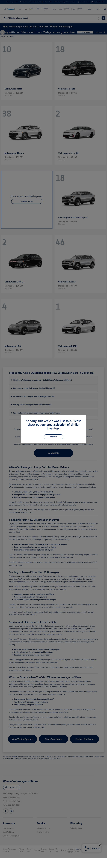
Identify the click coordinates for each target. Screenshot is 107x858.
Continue (53, 437)
